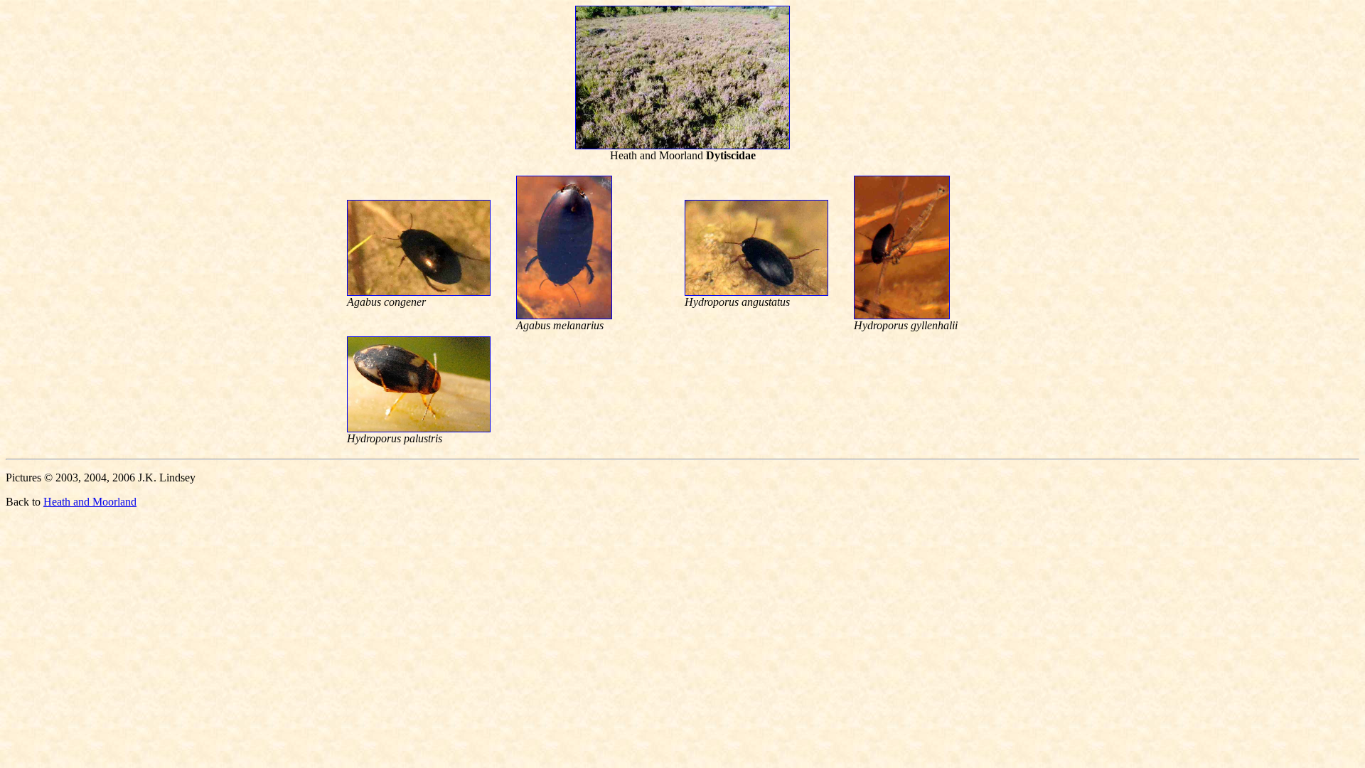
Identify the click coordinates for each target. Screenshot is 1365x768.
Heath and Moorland (89, 502)
